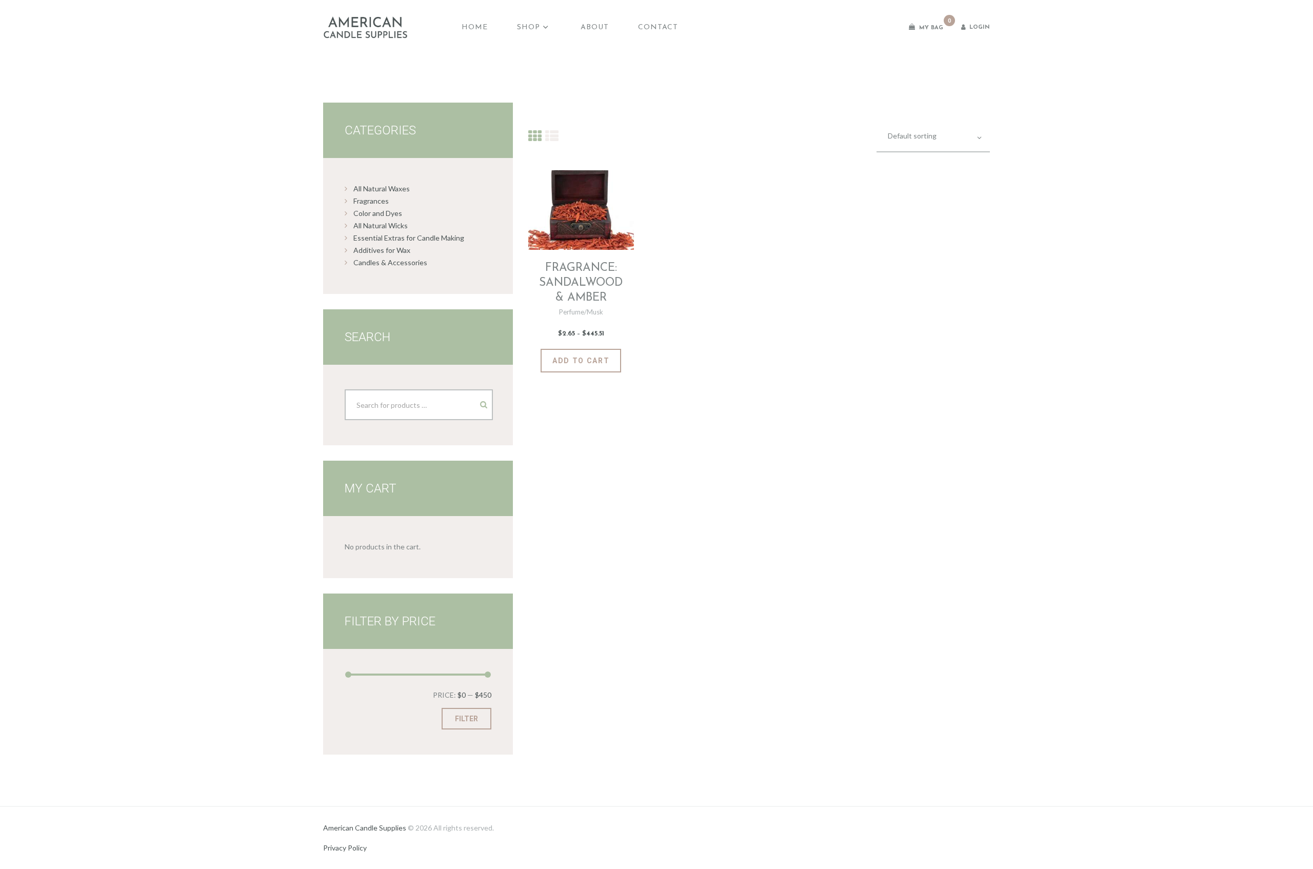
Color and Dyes (377, 213)
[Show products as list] (552, 135)
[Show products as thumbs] (535, 135)
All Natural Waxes (381, 188)
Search (475, 401)
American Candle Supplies (364, 827)
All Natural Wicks (380, 225)
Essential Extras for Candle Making (408, 237)
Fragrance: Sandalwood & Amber (581, 283)
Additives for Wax (381, 250)
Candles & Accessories (390, 262)
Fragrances (371, 200)
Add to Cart (580, 361)
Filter (466, 719)
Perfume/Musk (581, 312)
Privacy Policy (345, 847)
